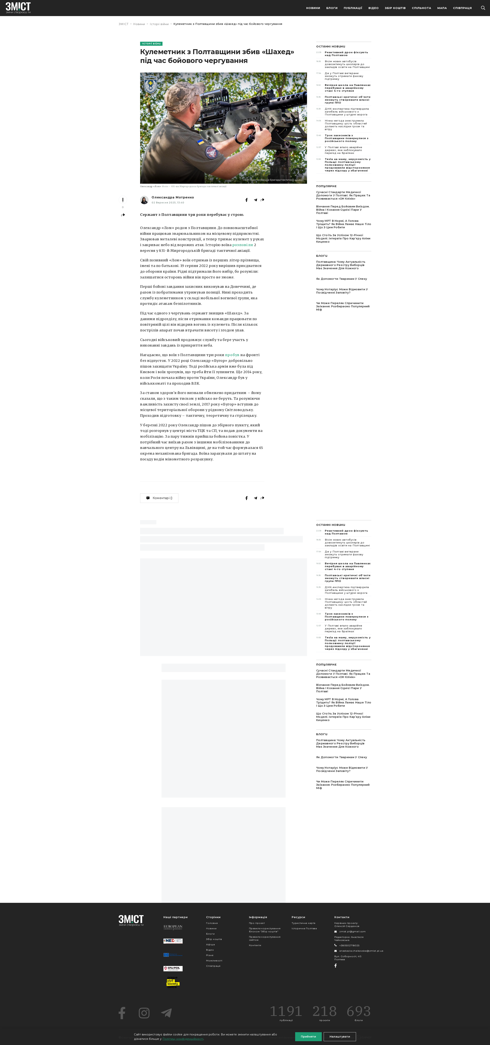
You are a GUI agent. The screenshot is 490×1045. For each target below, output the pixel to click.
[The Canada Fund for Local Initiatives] (173, 968)
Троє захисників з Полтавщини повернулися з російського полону (342, 138)
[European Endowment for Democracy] (173, 927)
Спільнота (421, 8)
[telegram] (166, 1013)
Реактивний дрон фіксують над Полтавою (342, 54)
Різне (209, 955)
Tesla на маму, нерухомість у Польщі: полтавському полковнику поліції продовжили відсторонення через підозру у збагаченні (343, 164)
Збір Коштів (395, 8)
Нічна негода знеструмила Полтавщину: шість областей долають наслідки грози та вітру (341, 125)
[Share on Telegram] (255, 200)
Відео (373, 8)
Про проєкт (257, 923)
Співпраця (462, 8)
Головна (212, 923)
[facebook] (122, 1013)
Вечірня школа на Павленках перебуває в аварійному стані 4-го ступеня (343, 87)
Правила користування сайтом (265, 938)
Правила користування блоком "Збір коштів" (265, 930)
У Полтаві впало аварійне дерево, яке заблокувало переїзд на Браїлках (339, 150)
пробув (232, 355)
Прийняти (308, 1036)
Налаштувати (340, 1036)
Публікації (353, 8)
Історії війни (159, 24)
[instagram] (144, 1013)
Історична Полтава (304, 928)
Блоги (332, 8)
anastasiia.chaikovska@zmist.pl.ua (361, 950)
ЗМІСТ (124, 24)
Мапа (442, 8)
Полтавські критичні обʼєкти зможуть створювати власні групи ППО (343, 99)
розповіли (242, 245)
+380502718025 (349, 945)
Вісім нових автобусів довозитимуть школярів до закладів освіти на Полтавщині (343, 64)
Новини (313, 8)
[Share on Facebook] (246, 200)
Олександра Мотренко (173, 197)
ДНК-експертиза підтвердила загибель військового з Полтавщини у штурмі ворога (342, 111)
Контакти (255, 945)
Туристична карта (303, 923)
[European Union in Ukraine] (173, 955)
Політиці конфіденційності (183, 1039)
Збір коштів (214, 939)
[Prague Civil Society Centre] (173, 982)
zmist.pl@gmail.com (352, 931)
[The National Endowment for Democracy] (173, 941)
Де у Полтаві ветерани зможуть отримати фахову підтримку (339, 76)
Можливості (214, 960)
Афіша (210, 944)
